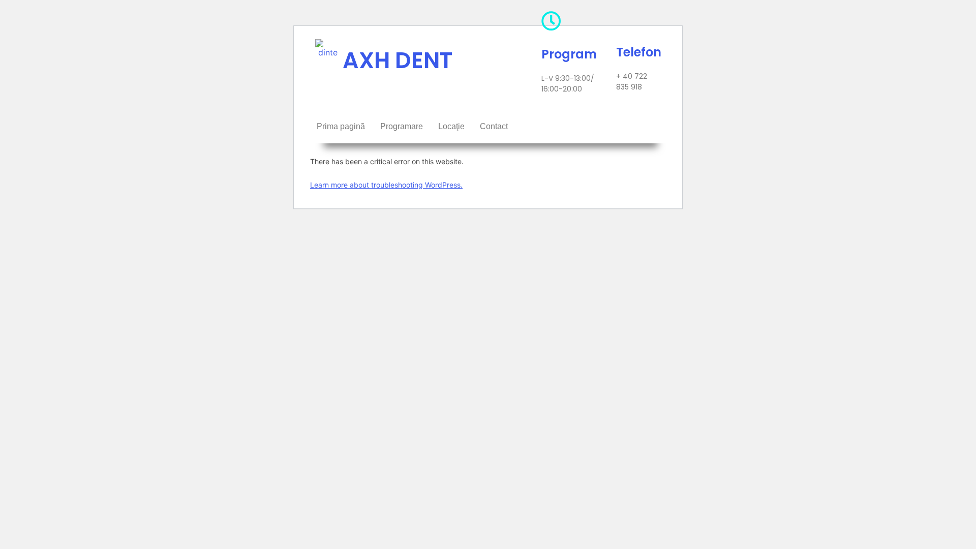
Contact (494, 126)
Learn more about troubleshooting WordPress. (386, 184)
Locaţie (451, 126)
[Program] (551, 21)
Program (569, 54)
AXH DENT (397, 60)
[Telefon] (626, 19)
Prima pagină (341, 126)
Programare (401, 126)
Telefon (638, 52)
